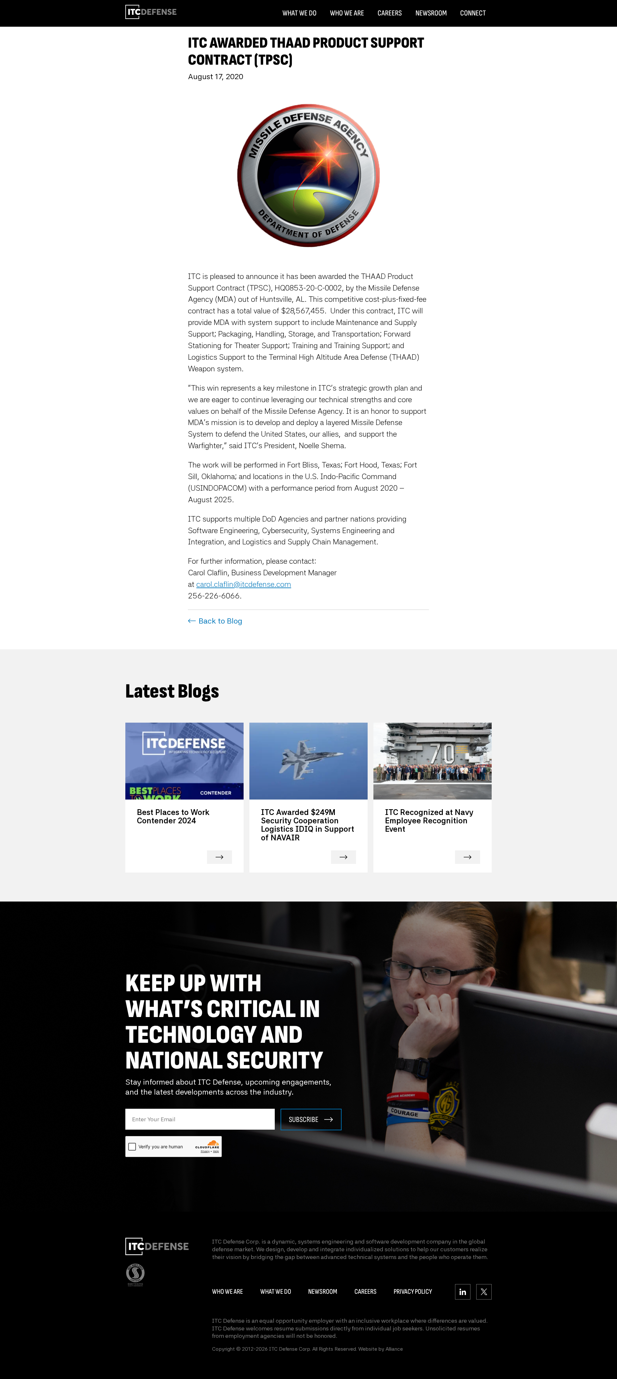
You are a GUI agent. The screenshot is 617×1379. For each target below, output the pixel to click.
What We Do (299, 13)
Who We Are (347, 13)
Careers (390, 13)
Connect (473, 13)
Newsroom (431, 13)
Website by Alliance (380, 1349)
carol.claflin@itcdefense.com (243, 584)
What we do (275, 1291)
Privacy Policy (413, 1291)
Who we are (227, 1291)
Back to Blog (220, 620)
